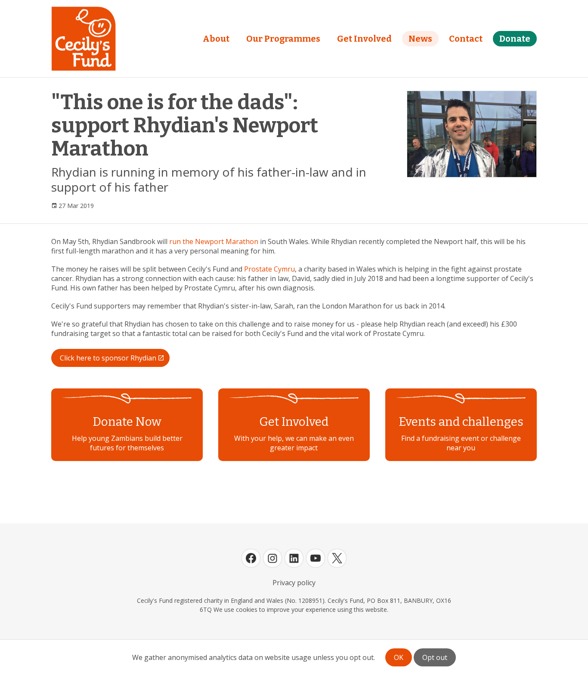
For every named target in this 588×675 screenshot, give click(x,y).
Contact (466, 39)
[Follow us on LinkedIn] (294, 558)
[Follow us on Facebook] (251, 558)
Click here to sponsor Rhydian (108, 358)
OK (398, 657)
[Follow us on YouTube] (315, 558)
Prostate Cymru (269, 269)
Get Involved (364, 39)
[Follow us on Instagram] (272, 558)
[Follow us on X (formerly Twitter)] (337, 558)
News (420, 39)
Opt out (434, 657)
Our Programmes (283, 39)
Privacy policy (294, 582)
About (216, 39)
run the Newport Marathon (213, 241)
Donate (514, 39)
